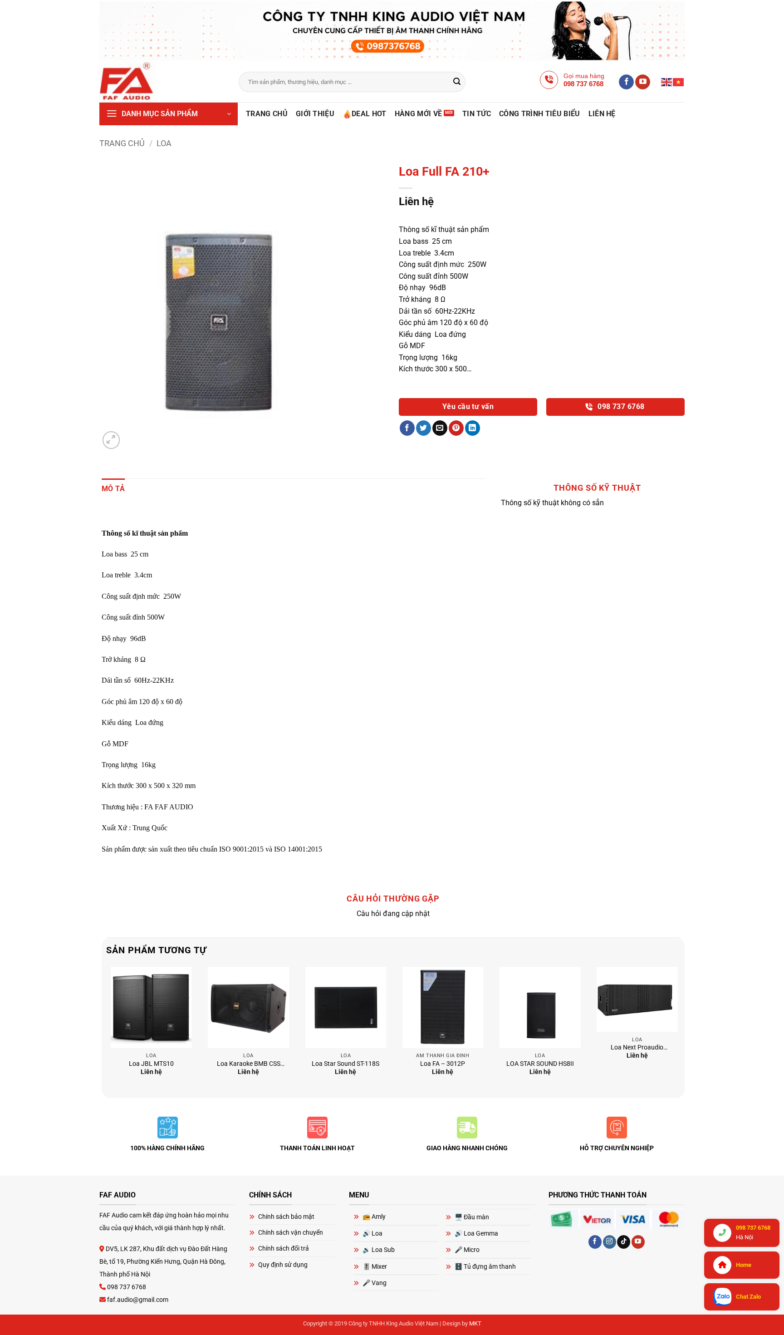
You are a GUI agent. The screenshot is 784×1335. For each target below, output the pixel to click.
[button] (168, 114)
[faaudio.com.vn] (162, 81)
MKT (475, 1323)
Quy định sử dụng (283, 1264)
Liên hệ (602, 113)
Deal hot (369, 113)
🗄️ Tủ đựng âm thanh (485, 1266)
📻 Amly (374, 1216)
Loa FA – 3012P (442, 1064)
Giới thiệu (315, 113)
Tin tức (476, 113)
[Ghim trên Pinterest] (456, 428)
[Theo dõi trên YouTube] (642, 82)
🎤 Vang (375, 1282)
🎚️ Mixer (375, 1266)
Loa (164, 143)
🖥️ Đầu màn (472, 1217)
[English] (667, 81)
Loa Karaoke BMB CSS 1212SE (248, 1064)
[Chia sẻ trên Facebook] (407, 428)
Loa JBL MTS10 (151, 1064)
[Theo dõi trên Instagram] (609, 1242)
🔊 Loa (372, 1233)
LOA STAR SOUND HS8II (540, 1064)
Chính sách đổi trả (283, 1248)
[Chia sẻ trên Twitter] (423, 428)
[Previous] (106, 1031)
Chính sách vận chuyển (290, 1232)
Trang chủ (267, 113)
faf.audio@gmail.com (137, 1299)
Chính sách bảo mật (286, 1216)
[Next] (679, 1031)
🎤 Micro (467, 1249)
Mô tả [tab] (113, 488)
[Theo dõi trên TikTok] (623, 1242)
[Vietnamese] (679, 81)
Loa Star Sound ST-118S (345, 1064)
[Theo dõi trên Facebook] (626, 82)
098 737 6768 (620, 407)
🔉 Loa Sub (379, 1249)
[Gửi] (457, 82)
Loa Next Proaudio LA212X (637, 1048)
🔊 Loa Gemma (476, 1233)
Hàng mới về (418, 113)
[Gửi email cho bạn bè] (439, 428)
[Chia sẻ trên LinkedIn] (472, 428)
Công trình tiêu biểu (539, 113)
